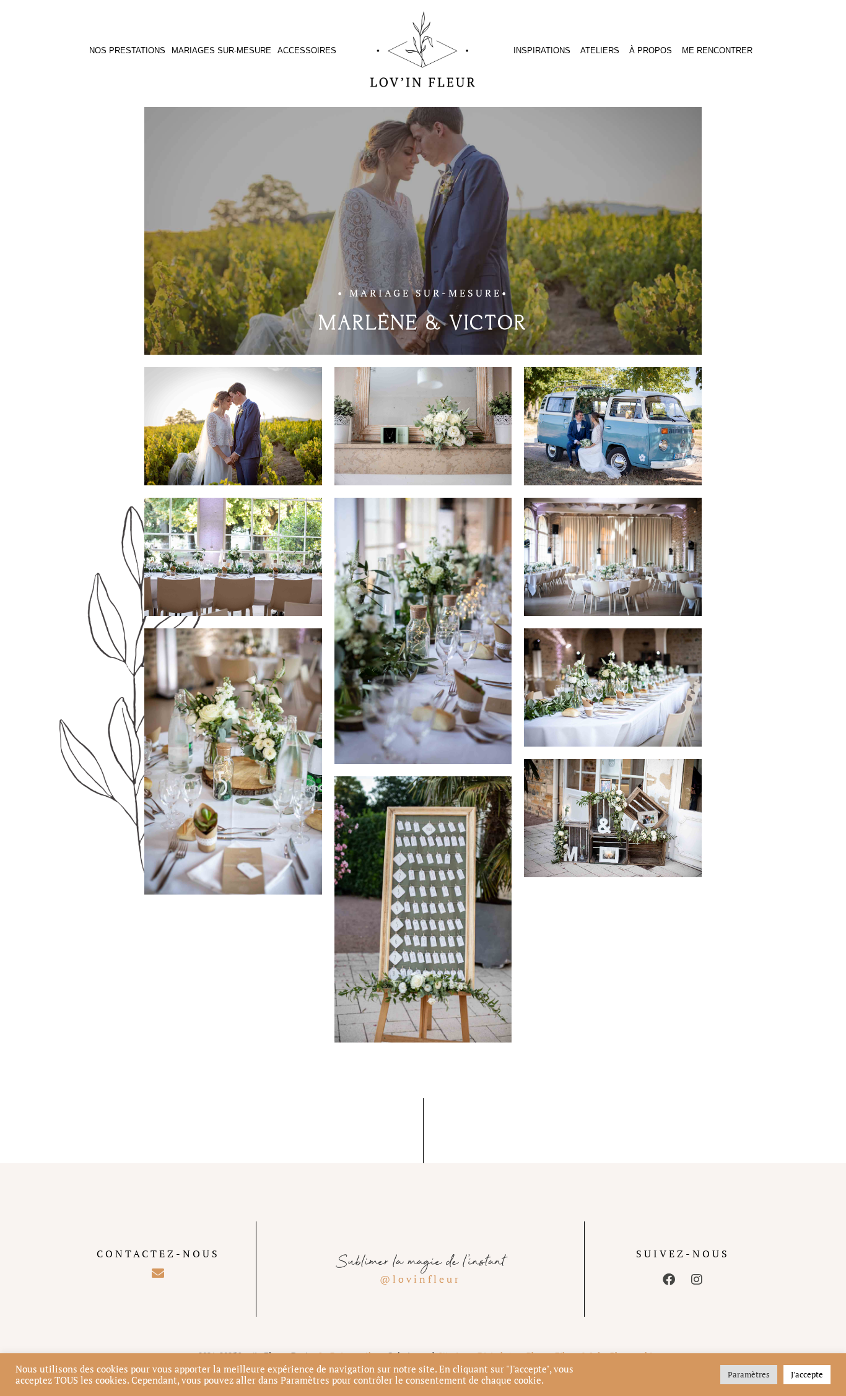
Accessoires (306, 50)
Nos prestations (127, 50)
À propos (650, 50)
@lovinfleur (420, 1279)
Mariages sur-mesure (221, 50)
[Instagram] (696, 1279)
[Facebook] (668, 1279)
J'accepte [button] (807, 1374)
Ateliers (599, 50)
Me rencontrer (717, 50)
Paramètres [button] (749, 1374)
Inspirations (541, 50)
